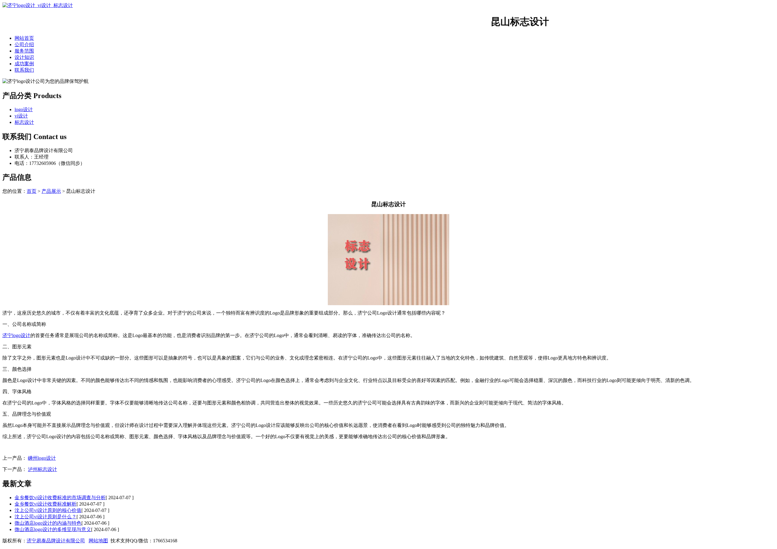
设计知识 (24, 57)
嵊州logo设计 (42, 458)
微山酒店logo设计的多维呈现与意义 (53, 529)
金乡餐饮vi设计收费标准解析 (45, 503)
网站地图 (98, 540)
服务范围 (24, 50)
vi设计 (21, 115)
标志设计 (24, 122)
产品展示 (51, 191)
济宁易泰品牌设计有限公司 (56, 540)
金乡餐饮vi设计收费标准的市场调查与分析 (60, 497)
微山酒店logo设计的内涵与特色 (48, 523)
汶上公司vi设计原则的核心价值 (48, 510)
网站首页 (24, 38)
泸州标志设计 (42, 469)
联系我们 (24, 70)
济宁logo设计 (16, 335)
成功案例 (24, 63)
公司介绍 (24, 44)
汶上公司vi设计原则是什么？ (45, 516)
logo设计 (24, 109)
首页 (31, 191)
